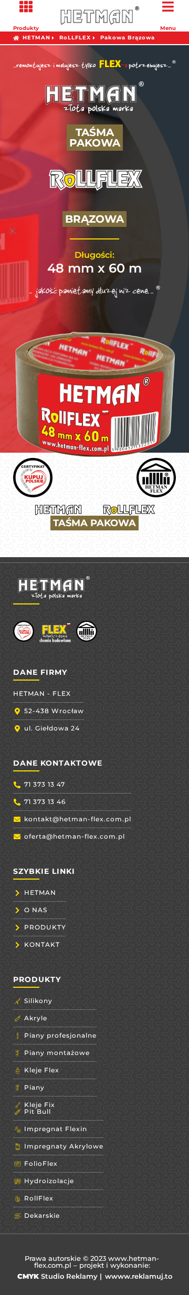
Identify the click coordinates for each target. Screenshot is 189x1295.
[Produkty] (26, 6)
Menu (168, 28)
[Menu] (168, 6)
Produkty (26, 28)
